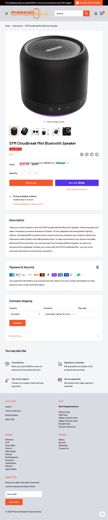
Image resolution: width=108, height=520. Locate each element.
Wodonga (63, 445)
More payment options (77, 189)
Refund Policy (15, 336)
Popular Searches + (67, 426)
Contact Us (64, 448)
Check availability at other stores (28, 204)
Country (13, 308)
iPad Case (63, 415)
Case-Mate (10, 445)
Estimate (17, 323)
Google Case (64, 423)
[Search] (86, 13)
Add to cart (31, 183)
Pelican (8, 454)
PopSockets (10, 463)
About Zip (9, 419)
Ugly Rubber (11, 469)
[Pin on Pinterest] (87, 154)
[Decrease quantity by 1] (22, 173)
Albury (62, 439)
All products (18, 26)
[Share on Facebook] (82, 154)
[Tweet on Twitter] (92, 154)
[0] (101, 13)
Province (48, 308)
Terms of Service (13, 410)
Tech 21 (8, 448)
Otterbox (9, 439)
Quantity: (13, 173)
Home (7, 26)
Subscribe (14, 502)
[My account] (96, 13)
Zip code (82, 308)
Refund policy (11, 415)
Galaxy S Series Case (68, 417)
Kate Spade (10, 451)
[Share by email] (97, 154)
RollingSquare (11, 457)
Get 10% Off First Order (90, 3)
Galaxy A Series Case (68, 420)
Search (8, 406)
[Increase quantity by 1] (36, 173)
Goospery (9, 460)
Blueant (9, 466)
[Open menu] (6, 13)
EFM (11, 154)
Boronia (62, 442)
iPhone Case (64, 412)
